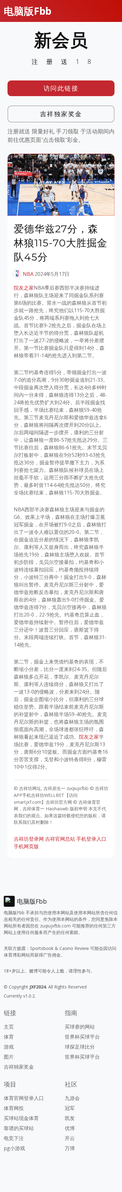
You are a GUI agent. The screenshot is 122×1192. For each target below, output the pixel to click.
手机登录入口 (91, 838)
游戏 (9, 1046)
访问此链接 (61, 88)
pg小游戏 (14, 1148)
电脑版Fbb (27, 11)
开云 (70, 1138)
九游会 (72, 1098)
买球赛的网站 (80, 1026)
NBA (28, 274)
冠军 (70, 1108)
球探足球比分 (80, 1046)
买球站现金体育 (21, 1118)
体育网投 (14, 1108)
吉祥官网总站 (60, 838)
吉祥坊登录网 (29, 838)
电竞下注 (14, 1138)
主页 (9, 1026)
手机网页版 (26, 846)
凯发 (70, 1118)
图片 (9, 1056)
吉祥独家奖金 (61, 114)
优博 (70, 1128)
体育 (9, 1036)
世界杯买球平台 (82, 1036)
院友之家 (24, 287)
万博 (70, 1148)
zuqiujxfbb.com (55, 926)
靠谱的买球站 (19, 1128)
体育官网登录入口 (24, 1098)
